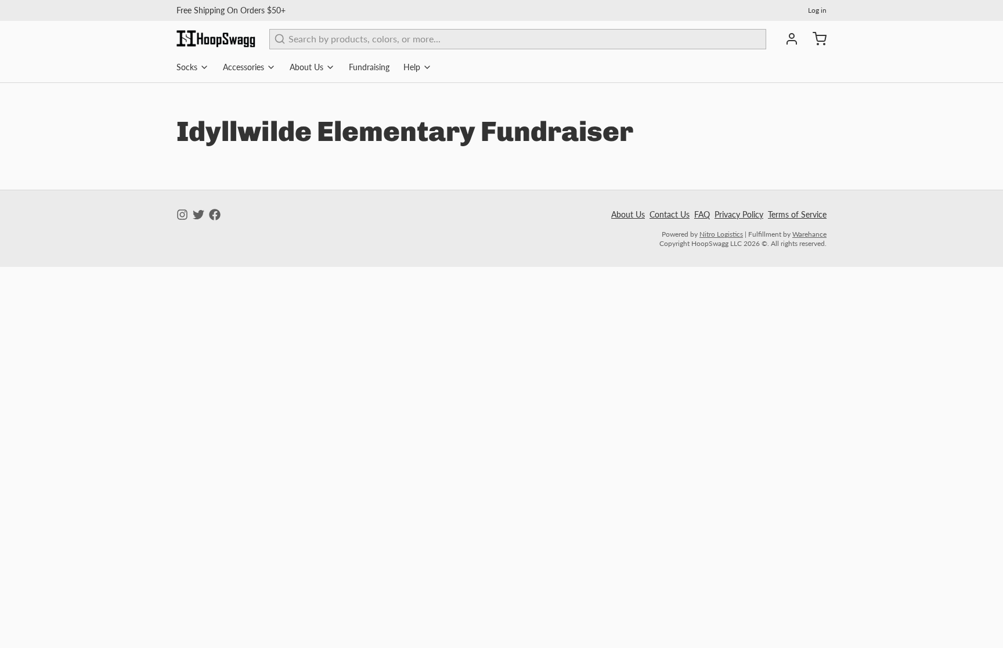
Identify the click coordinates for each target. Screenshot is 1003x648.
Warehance (809, 234)
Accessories (243, 67)
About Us (306, 67)
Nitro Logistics (721, 234)
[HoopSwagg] (215, 39)
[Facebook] (215, 214)
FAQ (702, 214)
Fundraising (369, 67)
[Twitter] (198, 214)
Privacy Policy (739, 214)
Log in (817, 10)
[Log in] (787, 39)
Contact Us (670, 214)
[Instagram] (182, 214)
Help (411, 67)
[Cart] (815, 39)
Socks (186, 67)
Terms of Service (797, 214)
